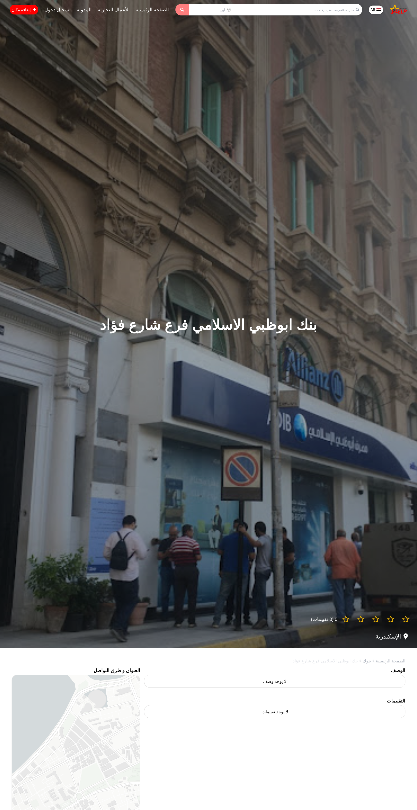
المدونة (84, 9)
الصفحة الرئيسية (152, 9)
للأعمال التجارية (114, 9)
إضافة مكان (21, 9)
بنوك (367, 661)
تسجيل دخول (57, 9)
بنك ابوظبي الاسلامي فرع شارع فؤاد (325, 661)
